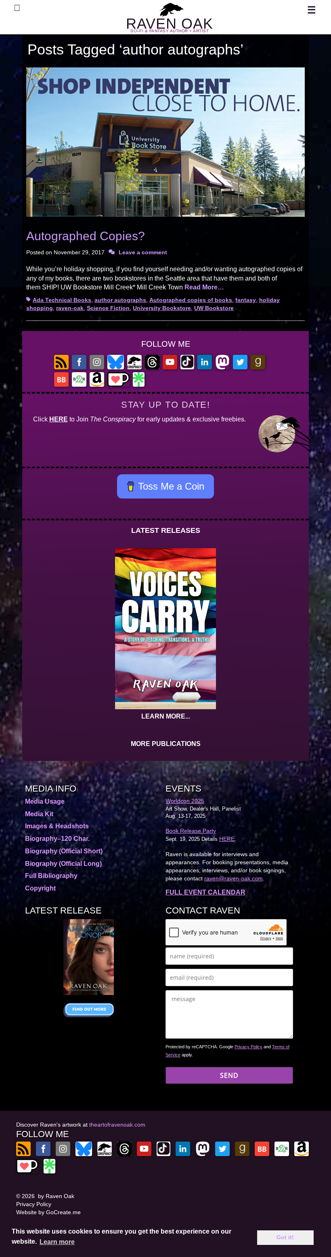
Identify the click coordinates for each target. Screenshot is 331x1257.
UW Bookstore (214, 308)
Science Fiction (108, 308)
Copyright (40, 888)
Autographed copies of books (190, 300)
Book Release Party (191, 831)
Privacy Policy (248, 1046)
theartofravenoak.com (117, 1124)
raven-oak (70, 308)
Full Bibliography (51, 875)
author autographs (120, 300)
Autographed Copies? (85, 236)
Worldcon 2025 (185, 801)
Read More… (204, 287)
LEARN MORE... (165, 716)
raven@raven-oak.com (233, 878)
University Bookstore (162, 308)
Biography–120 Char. (57, 838)
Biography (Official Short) (64, 851)
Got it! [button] (285, 1237)
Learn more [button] (57, 1241)
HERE (58, 419)
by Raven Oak (56, 1196)
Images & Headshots (57, 826)
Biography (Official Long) (63, 863)
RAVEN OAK (169, 23)
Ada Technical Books (62, 300)
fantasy (245, 300)
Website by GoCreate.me (48, 1212)
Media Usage (45, 801)
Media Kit (39, 814)
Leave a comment (143, 252)
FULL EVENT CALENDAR (205, 892)
